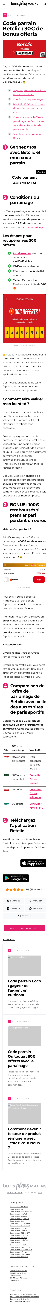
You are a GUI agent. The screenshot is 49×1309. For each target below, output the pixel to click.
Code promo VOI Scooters (20, 1223)
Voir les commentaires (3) (23, 928)
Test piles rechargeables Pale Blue (23, 1294)
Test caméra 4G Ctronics (19, 1299)
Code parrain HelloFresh (19, 1240)
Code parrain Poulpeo (18, 1238)
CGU (40, 1193)
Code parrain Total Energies (21, 1212)
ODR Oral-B (14, 1280)
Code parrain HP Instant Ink (21, 1252)
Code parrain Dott (17, 1221)
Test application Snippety (20, 1301)
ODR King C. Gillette (18, 1273)
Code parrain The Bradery (20, 1254)
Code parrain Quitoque (19, 1235)
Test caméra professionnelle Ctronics (24, 1297)
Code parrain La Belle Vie (19, 1245)
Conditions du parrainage (28, 99)
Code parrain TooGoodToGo (21, 1250)
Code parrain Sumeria (18, 1216)
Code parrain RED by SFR (20, 1233)
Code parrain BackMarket (20, 1226)
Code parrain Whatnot (19, 1207)
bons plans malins (14, 1193)
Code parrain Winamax (19, 1257)
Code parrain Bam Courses (20, 1247)
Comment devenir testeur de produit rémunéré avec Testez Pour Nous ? (24, 1138)
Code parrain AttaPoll (18, 1214)
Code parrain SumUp (18, 1231)
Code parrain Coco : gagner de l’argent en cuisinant (24, 988)
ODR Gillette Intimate (18, 1271)
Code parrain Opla (17, 1242)
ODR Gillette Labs (17, 1275)
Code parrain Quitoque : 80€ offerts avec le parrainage (21, 1058)
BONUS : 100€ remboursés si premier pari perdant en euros (29, 108)
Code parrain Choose (18, 1228)
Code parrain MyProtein (19, 1219)
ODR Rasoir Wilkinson (18, 1278)
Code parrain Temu (17, 1209)
